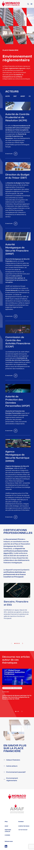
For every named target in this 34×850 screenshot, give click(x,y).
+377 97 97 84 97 (22, 830)
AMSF (22, 96)
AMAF (6, 826)
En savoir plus (8, 153)
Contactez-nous (23, 826)
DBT (15, 96)
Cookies (7, 835)
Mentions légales (8, 830)
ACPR (7, 96)
